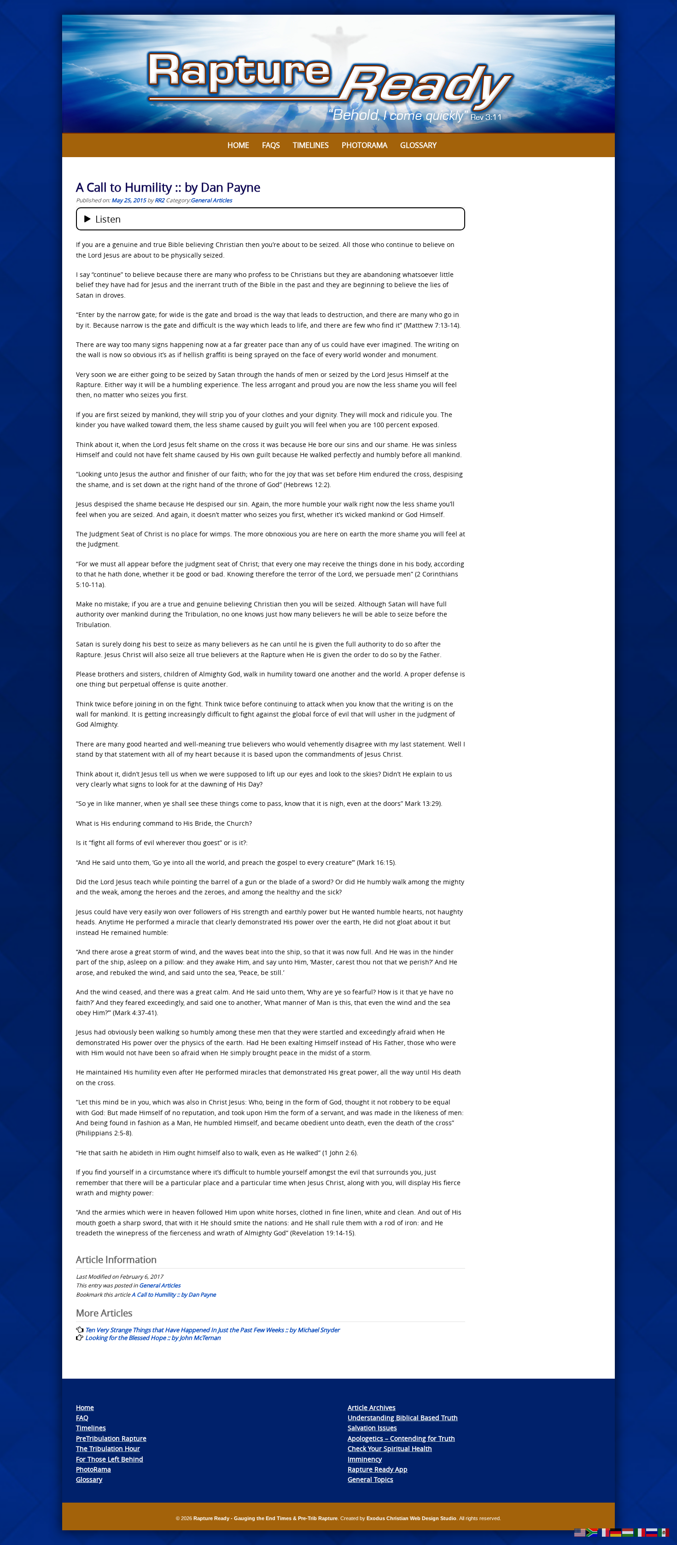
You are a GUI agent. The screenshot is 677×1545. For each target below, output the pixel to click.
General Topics (370, 1479)
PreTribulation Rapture (111, 1438)
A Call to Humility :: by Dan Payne (174, 1294)
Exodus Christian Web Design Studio (411, 1518)
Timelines (311, 145)
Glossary (418, 145)
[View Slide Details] (338, 74)
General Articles (211, 200)
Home (238, 145)
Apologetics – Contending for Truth (401, 1438)
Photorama (364, 145)
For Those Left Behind (109, 1459)
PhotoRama (93, 1469)
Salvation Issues (372, 1427)
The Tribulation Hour (108, 1448)
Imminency (365, 1459)
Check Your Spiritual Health (390, 1448)
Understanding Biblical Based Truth (403, 1417)
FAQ (82, 1417)
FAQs (271, 145)
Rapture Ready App (378, 1469)
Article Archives (372, 1407)
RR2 (159, 200)
